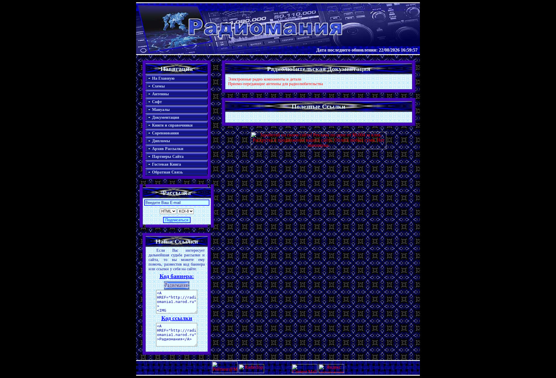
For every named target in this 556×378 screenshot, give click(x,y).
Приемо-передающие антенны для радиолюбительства (275, 84)
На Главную (163, 78)
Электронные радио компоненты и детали (264, 79)
